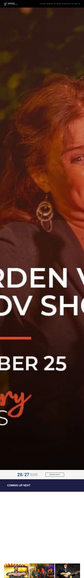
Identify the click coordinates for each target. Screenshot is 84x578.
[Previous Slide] (1, 238)
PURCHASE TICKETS (55, 474)
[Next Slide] (82, 238)
